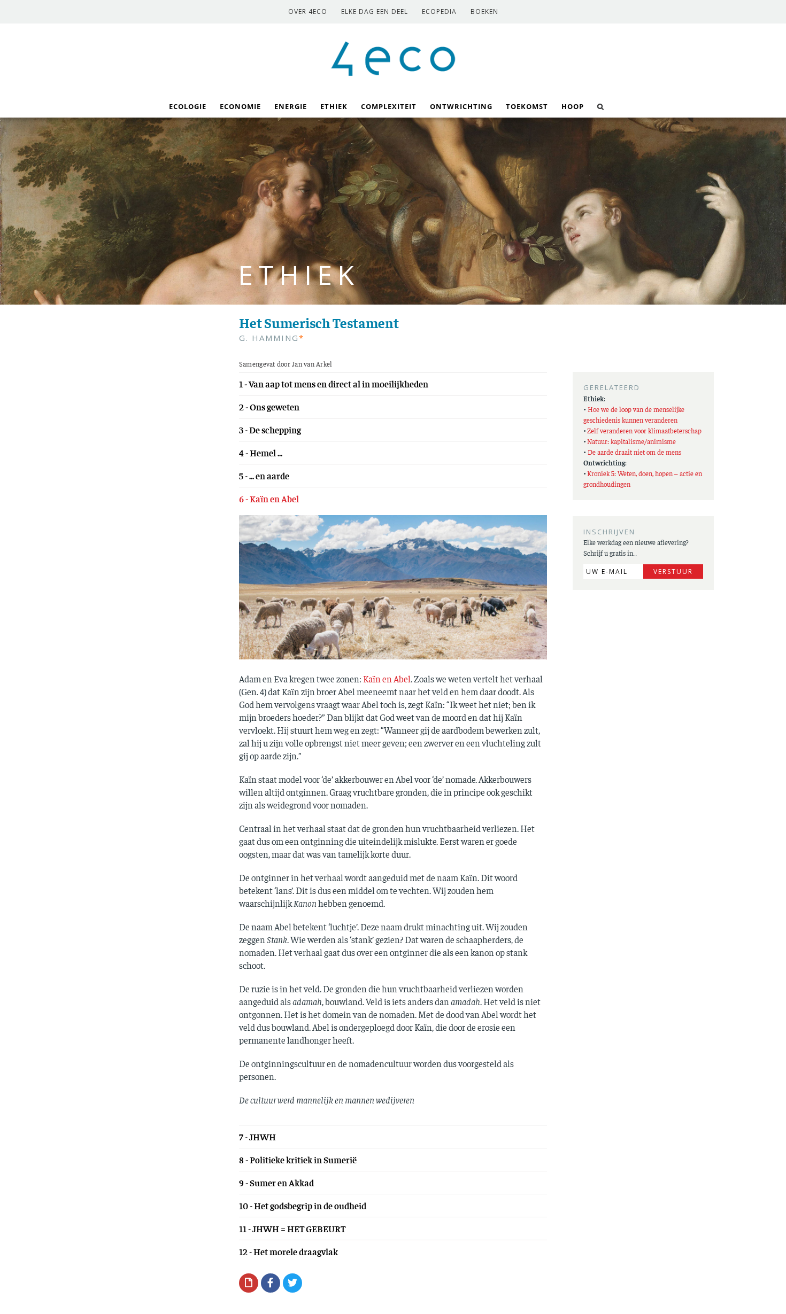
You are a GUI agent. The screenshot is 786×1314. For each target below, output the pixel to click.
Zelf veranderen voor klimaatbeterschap (644, 430)
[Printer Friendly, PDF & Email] (248, 1282)
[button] (600, 105)
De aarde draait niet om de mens (634, 451)
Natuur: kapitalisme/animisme (631, 441)
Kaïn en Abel (387, 679)
